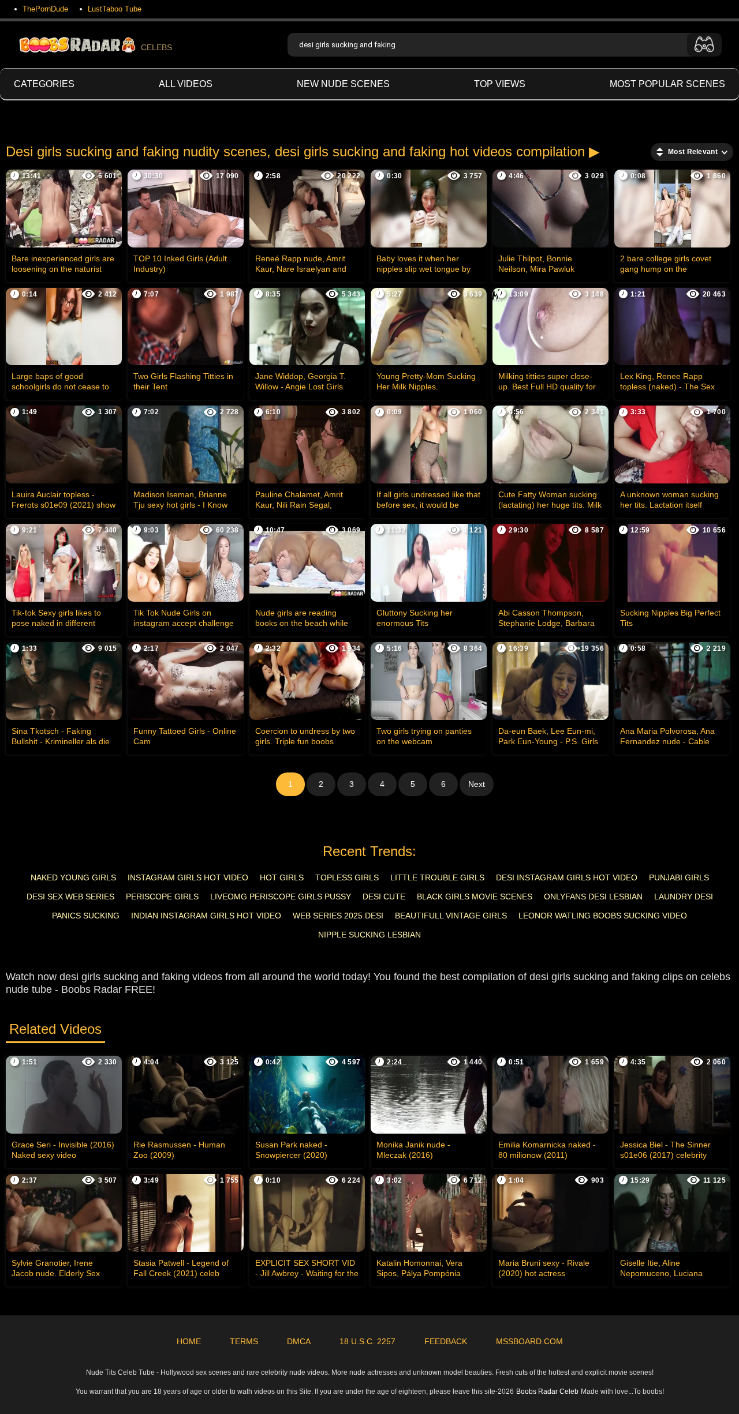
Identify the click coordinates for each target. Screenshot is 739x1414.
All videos (185, 84)
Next (476, 784)
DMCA (299, 1341)
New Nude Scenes (343, 84)
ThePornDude (45, 9)
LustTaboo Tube (114, 9)
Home (189, 1341)
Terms (244, 1341)
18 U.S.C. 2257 (367, 1341)
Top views (499, 84)
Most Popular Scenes (667, 84)
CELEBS (156, 47)
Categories (44, 84)
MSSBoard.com (529, 1341)
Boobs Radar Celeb (547, 1391)
